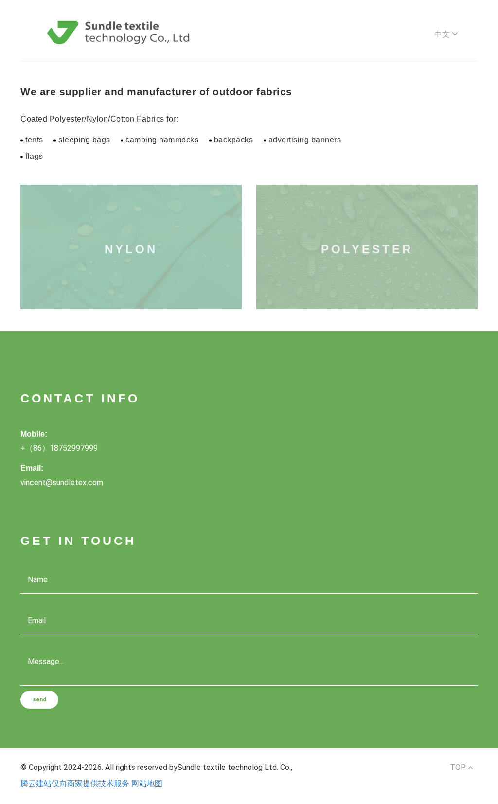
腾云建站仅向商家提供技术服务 (74, 783)
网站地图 (146, 783)
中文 (443, 34)
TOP (459, 767)
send (39, 699)
